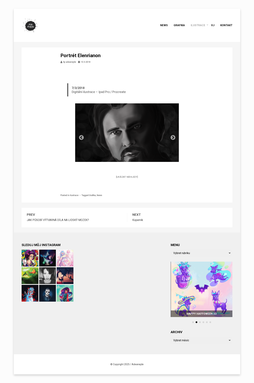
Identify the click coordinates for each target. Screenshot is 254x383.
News (164, 25)
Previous (80, 136)
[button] (193, 322)
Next (172, 136)
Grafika (92, 195)
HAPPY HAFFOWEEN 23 (202, 313)
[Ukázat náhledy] (127, 177)
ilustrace (198, 25)
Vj (212, 25)
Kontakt (226, 25)
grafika (179, 25)
